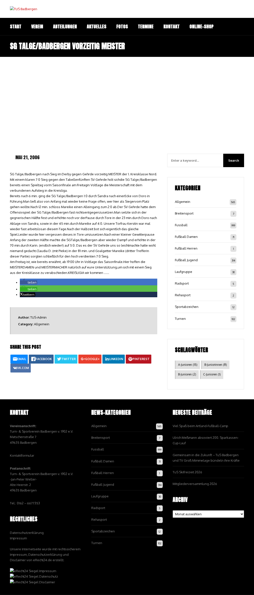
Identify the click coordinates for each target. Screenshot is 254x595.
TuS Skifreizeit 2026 (187, 472)
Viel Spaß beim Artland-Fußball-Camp (200, 426)
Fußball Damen (186, 237)
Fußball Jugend (186, 260)
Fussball (181, 225)
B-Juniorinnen (215, 365)
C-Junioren (212, 374)
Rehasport (182, 295)
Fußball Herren (186, 248)
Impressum (18, 538)
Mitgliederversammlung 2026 (195, 484)
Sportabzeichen (186, 307)
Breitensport (184, 213)
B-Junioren (187, 374)
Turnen (180, 319)
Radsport (182, 283)
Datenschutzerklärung (27, 533)
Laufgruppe (183, 272)
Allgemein (41, 324)
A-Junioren (187, 365)
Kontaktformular (22, 455)
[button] (28, 282)
